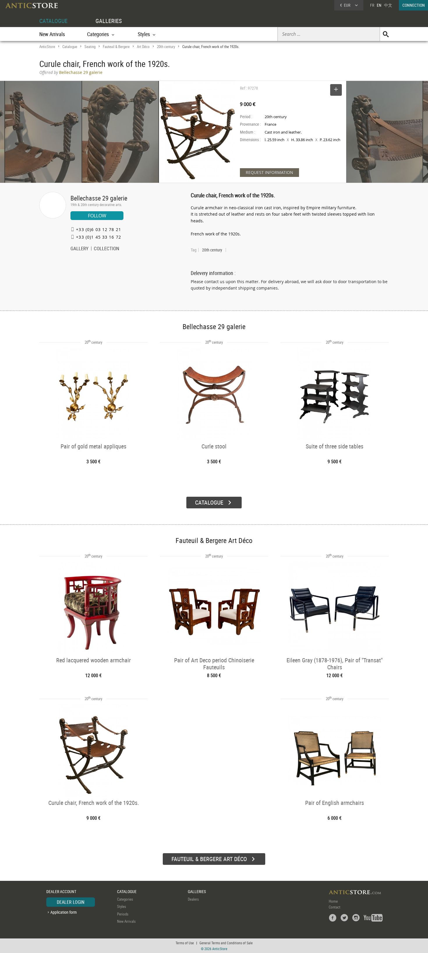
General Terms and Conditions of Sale (226, 942)
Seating (89, 46)
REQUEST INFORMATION (269, 172)
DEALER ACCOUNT (61, 891)
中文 (388, 5)
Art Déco (143, 46)
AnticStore (47, 46)
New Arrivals (52, 34)
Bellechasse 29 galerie (98, 198)
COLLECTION (106, 249)
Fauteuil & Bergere (116, 46)
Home (333, 901)
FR (372, 5)
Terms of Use (185, 942)
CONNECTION (413, 5)
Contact (334, 907)
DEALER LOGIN (70, 902)
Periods (122, 914)
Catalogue (69, 46)
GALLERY (79, 249)
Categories (125, 899)
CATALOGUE (53, 21)
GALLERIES (108, 21)
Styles (121, 906)
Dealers (193, 899)
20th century (166, 46)
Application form (63, 912)
